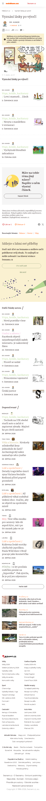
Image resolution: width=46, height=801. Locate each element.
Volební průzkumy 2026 (10, 668)
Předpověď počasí (33, 735)
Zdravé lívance (29, 695)
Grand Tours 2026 (30, 680)
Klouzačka (17, 750)
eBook (7, 30)
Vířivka (27, 753)
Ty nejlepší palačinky (31, 688)
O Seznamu (19, 775)
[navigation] (3, 3)
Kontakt (20, 779)
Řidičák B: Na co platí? (32, 722)
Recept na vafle (29, 701)
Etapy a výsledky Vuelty (32, 668)
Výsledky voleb (7, 671)
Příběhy (6, 567)
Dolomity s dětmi (8, 728)
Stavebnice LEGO (10, 762)
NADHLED (5, 413)
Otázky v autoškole (31, 725)
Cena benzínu (29, 738)
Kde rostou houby (16, 738)
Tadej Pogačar (29, 674)
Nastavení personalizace (22, 786)
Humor (30, 233)
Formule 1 (5, 701)
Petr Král (5, 490)
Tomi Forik (6, 439)
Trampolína (38, 747)
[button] (23, 59)
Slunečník (8, 750)
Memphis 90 (6, 563)
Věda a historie (10, 442)
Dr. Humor (14, 22)
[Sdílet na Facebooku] (39, 224)
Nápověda (11, 779)
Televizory (21, 765)
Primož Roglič (29, 677)
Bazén (16, 747)
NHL (3, 704)
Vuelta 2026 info (30, 664)
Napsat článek (23, 196)
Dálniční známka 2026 (32, 716)
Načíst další (23, 586)
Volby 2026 (6, 664)
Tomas (4, 515)
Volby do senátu (7, 677)
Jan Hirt (27, 671)
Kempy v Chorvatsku (9, 712)
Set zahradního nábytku (31, 750)
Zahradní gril (19, 753)
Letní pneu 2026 (30, 712)
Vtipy (37, 233)
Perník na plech (30, 704)
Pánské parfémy (22, 769)
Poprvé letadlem (8, 716)
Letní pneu (36, 762)
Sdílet (16, 30)
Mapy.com (22, 735)
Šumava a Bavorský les (10, 719)
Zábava (22, 233)
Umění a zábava (10, 333)
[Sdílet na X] (43, 224)
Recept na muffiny (31, 692)
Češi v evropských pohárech (22, 742)
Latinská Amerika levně (10, 725)
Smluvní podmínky (33, 775)
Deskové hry (11, 765)
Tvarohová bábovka (31, 698)
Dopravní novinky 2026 (32, 719)
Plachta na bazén (26, 747)
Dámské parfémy (24, 762)
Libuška (5, 538)
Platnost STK (28, 728)
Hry (4, 519)
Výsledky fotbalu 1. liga (10, 692)
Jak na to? (23, 272)
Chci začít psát (21, 266)
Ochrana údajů (31, 779)
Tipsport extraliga (8, 695)
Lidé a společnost (11, 468)
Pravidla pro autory (14, 782)
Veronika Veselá (8, 464)
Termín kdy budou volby (10, 674)
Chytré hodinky (31, 765)
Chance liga (6, 688)
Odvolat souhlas (31, 782)
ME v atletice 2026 (8, 698)
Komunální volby (8, 680)
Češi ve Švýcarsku (8, 722)
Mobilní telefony (31, 759)
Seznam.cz (31, 3)
